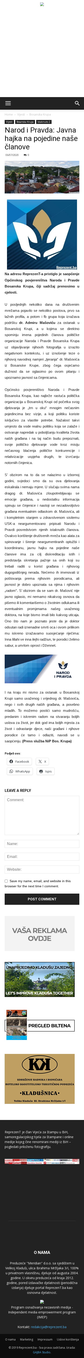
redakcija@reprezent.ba (48, 1327)
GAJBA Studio (41, 1352)
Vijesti (21, 114)
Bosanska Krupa (40, 114)
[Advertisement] (42, 53)
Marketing (26, 1339)
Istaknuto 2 (44, 121)
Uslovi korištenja (68, 1339)
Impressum (45, 1339)
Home (9, 114)
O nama (10, 1339)
